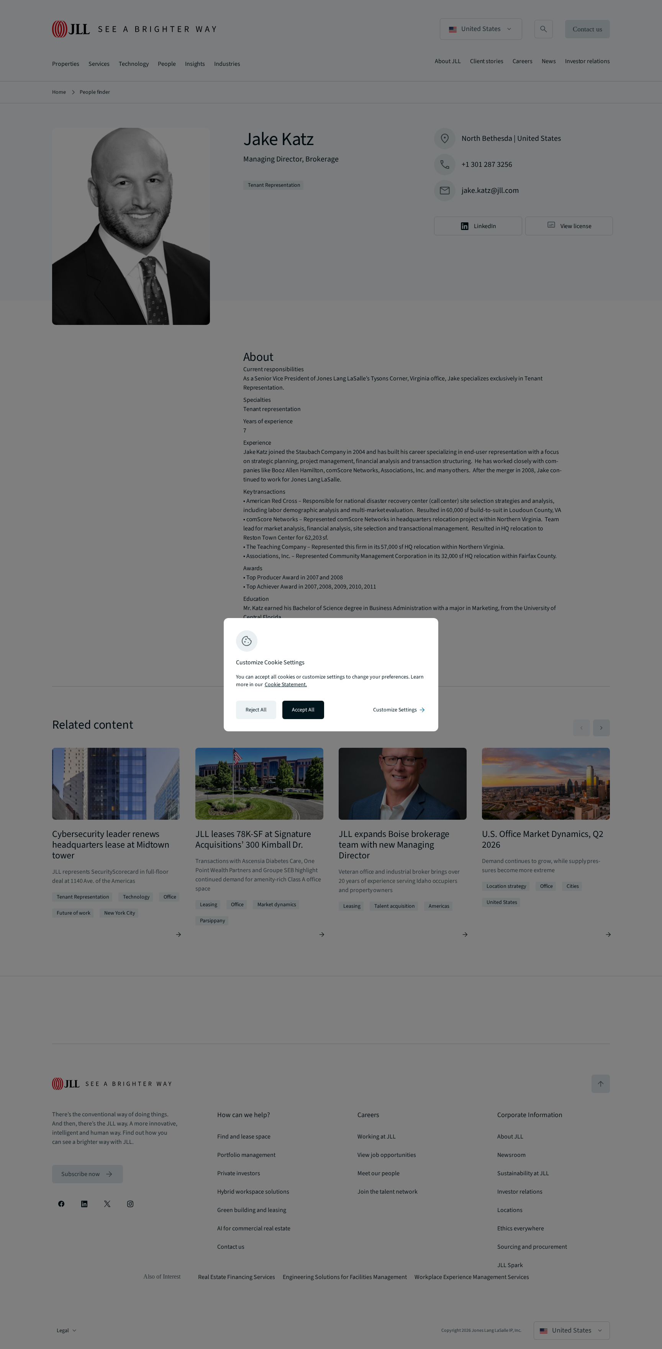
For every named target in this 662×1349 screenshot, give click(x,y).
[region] (331, 674)
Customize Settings (399, 709)
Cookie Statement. (286, 684)
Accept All (303, 710)
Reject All (256, 710)
